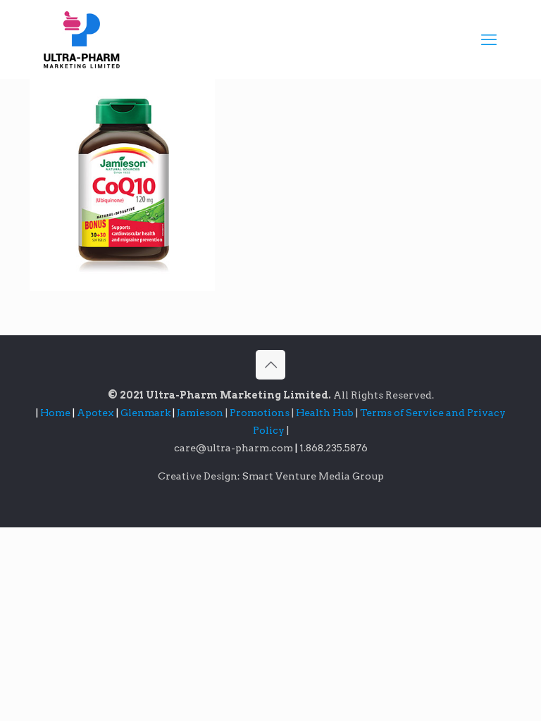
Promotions (261, 412)
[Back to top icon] (270, 365)
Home (55, 412)
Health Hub (326, 412)
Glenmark (146, 412)
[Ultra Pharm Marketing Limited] (82, 39)
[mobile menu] (489, 39)
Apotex (97, 412)
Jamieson (201, 412)
